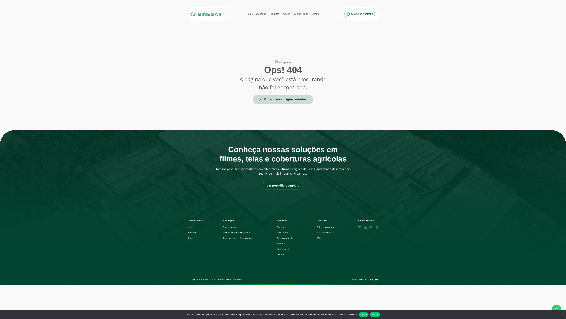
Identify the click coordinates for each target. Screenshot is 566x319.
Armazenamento (285, 238)
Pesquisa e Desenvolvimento (237, 232)
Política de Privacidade (347, 314)
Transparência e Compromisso (238, 238)
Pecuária (281, 243)
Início (278, 26)
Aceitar (363, 314)
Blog (189, 238)
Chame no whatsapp (362, 14)
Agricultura (282, 232)
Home (190, 227)
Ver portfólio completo (283, 185)
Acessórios (282, 227)
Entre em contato (325, 227)
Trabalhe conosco (325, 232)
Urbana (280, 254)
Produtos (191, 232)
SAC (319, 238)
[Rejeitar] (562, 314)
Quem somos (229, 227)
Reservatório (283, 249)
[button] (261, 14)
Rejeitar (375, 314)
